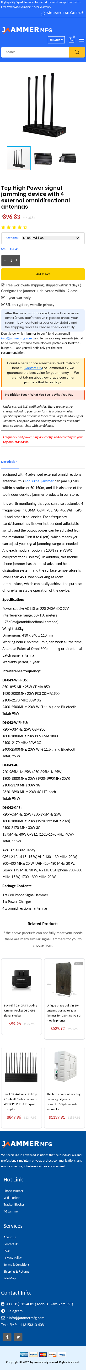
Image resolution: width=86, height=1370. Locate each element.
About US (10, 1237)
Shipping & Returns (16, 1272)
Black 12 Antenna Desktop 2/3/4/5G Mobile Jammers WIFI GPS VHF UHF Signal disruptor (20, 1102)
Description (9, 462)
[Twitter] (18, 1337)
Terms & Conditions (16, 1265)
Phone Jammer (13, 1191)
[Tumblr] (7, 1337)
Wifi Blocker (12, 1198)
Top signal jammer (39, 481)
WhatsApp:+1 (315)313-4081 (65, 13)
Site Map (10, 1278)
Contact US (33, 368)
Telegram (15, 1311)
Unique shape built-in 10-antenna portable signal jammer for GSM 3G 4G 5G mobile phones (64, 1013)
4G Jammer (11, 1211)
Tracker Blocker (14, 1205)
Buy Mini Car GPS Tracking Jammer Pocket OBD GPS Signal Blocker (20, 1010)
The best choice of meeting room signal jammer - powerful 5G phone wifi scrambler (64, 1102)
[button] (80, 104)
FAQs (7, 1251)
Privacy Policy (13, 1258)
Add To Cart (43, 274)
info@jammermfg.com (16, 338)
